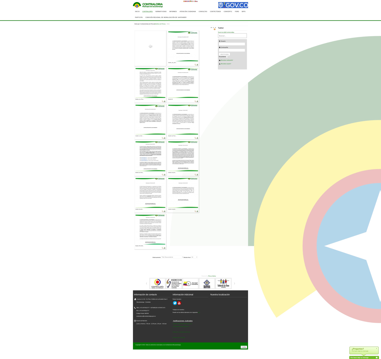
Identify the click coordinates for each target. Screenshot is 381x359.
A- (215, 27)
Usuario (223, 41)
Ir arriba (244, 347)
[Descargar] (197, 64)
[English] (187, 1)
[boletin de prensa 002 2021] (183, 193)
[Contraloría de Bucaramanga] (148, 5)
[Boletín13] (183, 83)
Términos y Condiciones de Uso (181, 332)
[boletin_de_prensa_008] (183, 46)
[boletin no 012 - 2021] (150, 119)
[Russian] (197, 1)
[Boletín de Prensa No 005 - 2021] (150, 156)
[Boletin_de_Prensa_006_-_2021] (150, 83)
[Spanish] (184, 1)
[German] (190, 1)
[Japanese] (193, 1)
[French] (189, 1)
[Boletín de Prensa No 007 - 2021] (183, 119)
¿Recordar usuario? (225, 63)
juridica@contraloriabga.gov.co (181, 326)
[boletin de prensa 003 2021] (150, 193)
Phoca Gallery (212, 276)
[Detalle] (195, 64)
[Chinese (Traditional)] (186, 1)
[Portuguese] (195, 1)
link (199, 312)
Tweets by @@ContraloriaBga (226, 32)
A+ (212, 27)
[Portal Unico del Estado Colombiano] (233, 5)
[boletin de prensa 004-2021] (183, 156)
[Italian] (192, 1)
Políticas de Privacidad (179, 337)
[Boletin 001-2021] (150, 229)
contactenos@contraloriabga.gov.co (182, 323)
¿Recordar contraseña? (226, 60)
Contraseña (224, 47)
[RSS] (214, 29)
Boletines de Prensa (160, 24)
